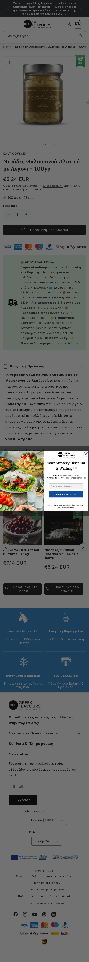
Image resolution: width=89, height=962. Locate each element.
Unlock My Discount (66, 494)
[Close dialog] (86, 454)
